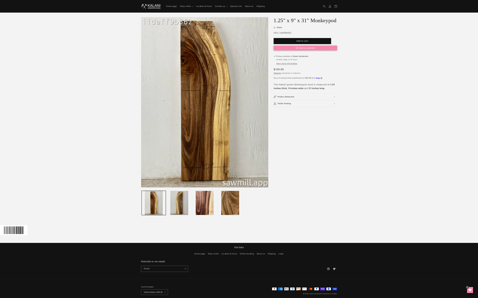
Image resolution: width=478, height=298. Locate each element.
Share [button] (279, 27)
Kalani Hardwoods (316, 294)
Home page (199, 254)
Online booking (247, 254)
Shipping (277, 73)
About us (261, 254)
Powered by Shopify (330, 294)
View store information (286, 63)
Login (281, 254)
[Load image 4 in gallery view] (230, 203)
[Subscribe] (185, 269)
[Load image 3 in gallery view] (205, 203)
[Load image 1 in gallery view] (154, 203)
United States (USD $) (153, 292)
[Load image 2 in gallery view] (179, 203)
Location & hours (229, 254)
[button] (186, 6)
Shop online (213, 254)
